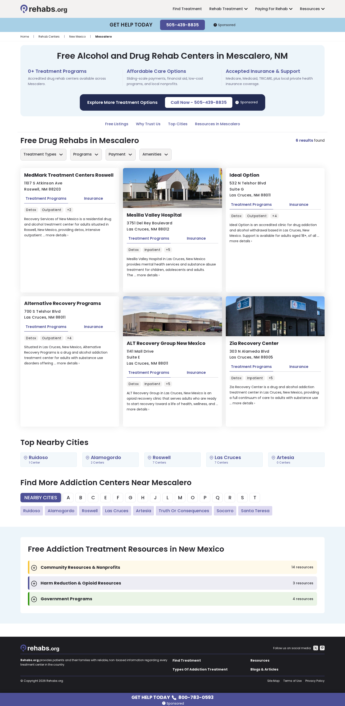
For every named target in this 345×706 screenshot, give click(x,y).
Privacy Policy (315, 681)
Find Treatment (187, 9)
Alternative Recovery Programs (62, 303)
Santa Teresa (255, 511)
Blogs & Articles (264, 669)
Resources (310, 9)
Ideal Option (244, 175)
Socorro (225, 511)
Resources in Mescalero (217, 124)
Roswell (90, 511)
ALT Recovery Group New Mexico (166, 343)
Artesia (143, 511)
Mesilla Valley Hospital (154, 215)
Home (24, 37)
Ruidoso (31, 511)
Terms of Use (292, 681)
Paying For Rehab (271, 9)
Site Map (273, 681)
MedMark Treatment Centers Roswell (69, 175)
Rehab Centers (49, 37)
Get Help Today (172, 697)
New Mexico (77, 37)
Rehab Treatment (226, 9)
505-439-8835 (182, 25)
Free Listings (116, 124)
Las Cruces (116, 511)
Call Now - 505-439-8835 (199, 102)
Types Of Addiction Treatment (200, 669)
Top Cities (178, 124)
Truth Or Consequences (184, 511)
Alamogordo (61, 511)
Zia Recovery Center (254, 343)
